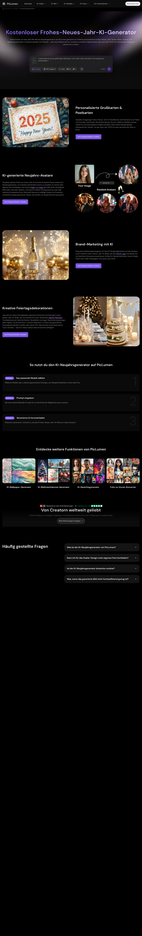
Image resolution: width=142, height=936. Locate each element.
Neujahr (16, 8)
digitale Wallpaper (56, 318)
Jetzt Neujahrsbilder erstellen (88, 137)
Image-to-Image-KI (37, 187)
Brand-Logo (121, 254)
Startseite (8, 8)
